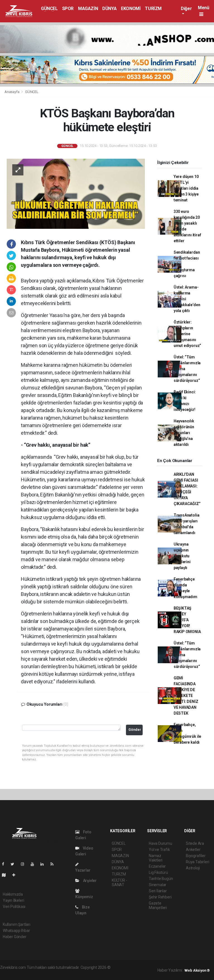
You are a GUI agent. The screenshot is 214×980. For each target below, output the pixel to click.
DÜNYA (109, 8)
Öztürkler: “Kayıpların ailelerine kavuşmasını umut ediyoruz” (187, 334)
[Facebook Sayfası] (5, 864)
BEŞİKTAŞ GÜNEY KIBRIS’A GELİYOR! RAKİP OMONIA (187, 620)
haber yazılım (44, 973)
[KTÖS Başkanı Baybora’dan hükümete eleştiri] (76, 193)
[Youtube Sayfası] (34, 864)
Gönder (134, 729)
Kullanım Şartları (16, 924)
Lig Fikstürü (158, 872)
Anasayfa (12, 92)
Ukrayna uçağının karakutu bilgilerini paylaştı (182, 556)
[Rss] (54, 864)
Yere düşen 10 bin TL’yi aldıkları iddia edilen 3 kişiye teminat (186, 188)
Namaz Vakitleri (155, 857)
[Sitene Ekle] (16, 875)
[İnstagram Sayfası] (25, 864)
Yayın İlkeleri (13, 900)
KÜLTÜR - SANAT (119, 882)
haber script (67, 973)
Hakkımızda (13, 894)
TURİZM (153, 8)
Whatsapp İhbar (16, 930)
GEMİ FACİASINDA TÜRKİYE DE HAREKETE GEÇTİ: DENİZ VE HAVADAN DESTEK (186, 695)
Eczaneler (157, 866)
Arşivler (89, 880)
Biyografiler (196, 855)
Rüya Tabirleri (197, 862)
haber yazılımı (123, 967)
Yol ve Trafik (159, 849)
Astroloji (193, 868)
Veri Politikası (14, 906)
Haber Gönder (14, 936)
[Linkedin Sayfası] (44, 864)
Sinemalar (157, 885)
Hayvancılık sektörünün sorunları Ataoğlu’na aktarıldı (184, 433)
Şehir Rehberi (160, 897)
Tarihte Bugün (161, 878)
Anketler (193, 849)
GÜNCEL (49, 8)
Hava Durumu (160, 843)
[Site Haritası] (6, 875)
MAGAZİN (88, 8)
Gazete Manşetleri (158, 905)
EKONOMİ (130, 8)
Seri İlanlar (158, 891)
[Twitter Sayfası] (15, 864)
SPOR (68, 8)
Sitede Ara (195, 843)
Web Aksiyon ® (197, 970)
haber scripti (22, 973)
